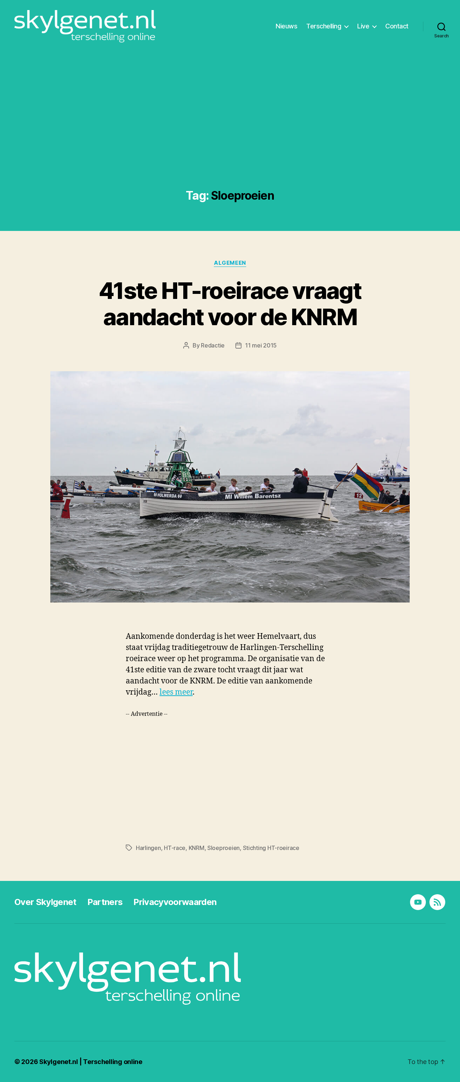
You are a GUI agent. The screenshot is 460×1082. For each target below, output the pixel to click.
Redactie (213, 345)
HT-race (174, 847)
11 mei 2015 (261, 345)
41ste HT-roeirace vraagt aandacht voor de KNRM (230, 304)
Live (363, 26)
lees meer (176, 692)
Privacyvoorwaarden (174, 902)
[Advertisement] (230, 135)
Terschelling (323, 26)
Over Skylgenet (45, 902)
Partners (105, 902)
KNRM (196, 847)
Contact (397, 26)
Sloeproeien (223, 847)
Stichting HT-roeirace (271, 847)
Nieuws (286, 26)
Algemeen (230, 263)
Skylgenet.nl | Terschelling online (90, 1061)
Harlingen (148, 847)
